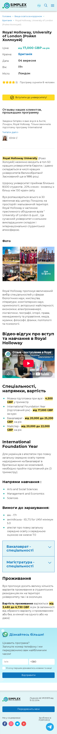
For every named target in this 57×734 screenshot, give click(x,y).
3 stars (10, 82)
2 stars (7, 82)
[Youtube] (23, 723)
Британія (25, 54)
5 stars (16, 82)
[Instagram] (11, 723)
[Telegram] (17, 723)
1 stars (4, 82)
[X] (50, 727)
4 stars (13, 82)
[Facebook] (4, 723)
